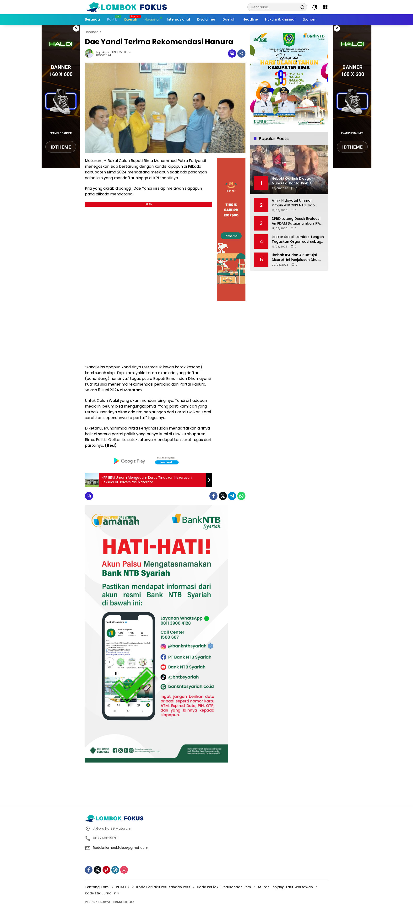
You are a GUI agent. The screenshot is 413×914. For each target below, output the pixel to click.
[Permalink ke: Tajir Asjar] (90, 53)
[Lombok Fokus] (126, 7)
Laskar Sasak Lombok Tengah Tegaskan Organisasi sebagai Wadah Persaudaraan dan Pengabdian (298, 239)
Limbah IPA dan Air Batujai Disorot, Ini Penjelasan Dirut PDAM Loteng (295, 257)
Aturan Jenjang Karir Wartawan (285, 887)
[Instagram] (124, 870)
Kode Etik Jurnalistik (102, 893)
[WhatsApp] (241, 496)
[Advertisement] (206, 788)
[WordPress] (115, 870)
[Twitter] (223, 496)
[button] (302, 7)
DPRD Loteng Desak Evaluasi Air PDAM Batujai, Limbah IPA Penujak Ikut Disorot (296, 221)
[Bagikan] (241, 53)
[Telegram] (232, 496)
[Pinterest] (106, 870)
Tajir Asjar (102, 52)
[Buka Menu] (325, 7)
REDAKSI (123, 887)
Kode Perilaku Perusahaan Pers (163, 887)
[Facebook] (213, 496)
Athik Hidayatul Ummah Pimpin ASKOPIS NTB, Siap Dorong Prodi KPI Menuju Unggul (293, 203)
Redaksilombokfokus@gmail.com (120, 847)
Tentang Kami (97, 887)
